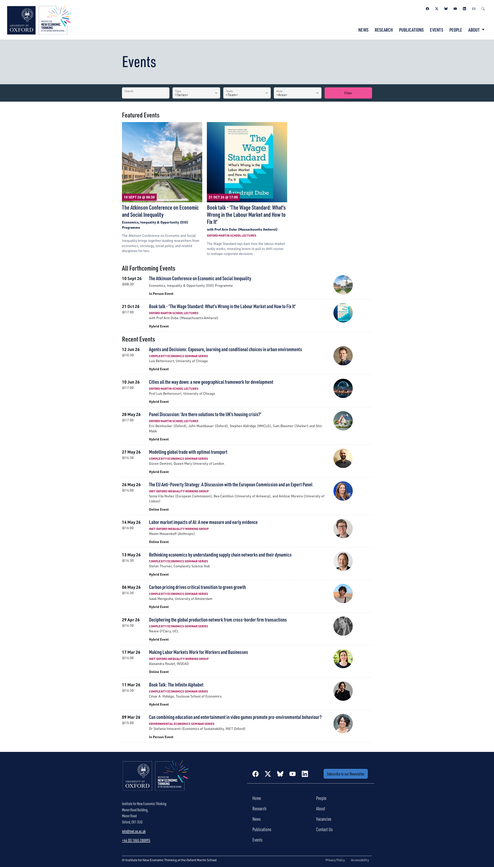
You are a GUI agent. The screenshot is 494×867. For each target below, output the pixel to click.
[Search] (483, 8)
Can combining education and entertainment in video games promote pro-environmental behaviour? (235, 717)
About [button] (474, 30)
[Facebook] (427, 8)
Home (256, 798)
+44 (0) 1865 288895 (136, 840)
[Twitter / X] (436, 8)
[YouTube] (455, 8)
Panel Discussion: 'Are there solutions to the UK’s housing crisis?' (205, 414)
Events (436, 30)
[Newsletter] (473, 8)
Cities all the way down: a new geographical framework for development (211, 382)
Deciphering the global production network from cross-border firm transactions (218, 619)
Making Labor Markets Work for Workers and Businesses (198, 652)
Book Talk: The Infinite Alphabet (176, 684)
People (455, 30)
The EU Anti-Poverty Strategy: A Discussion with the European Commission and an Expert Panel (230, 484)
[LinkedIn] (464, 8)
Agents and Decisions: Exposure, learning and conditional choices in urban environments (225, 349)
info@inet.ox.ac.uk (134, 831)
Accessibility (360, 860)
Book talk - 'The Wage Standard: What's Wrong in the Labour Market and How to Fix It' (222, 306)
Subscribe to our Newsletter (346, 773)
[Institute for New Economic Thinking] (39, 19)
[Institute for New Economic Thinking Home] (155, 779)
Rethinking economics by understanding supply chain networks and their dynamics (220, 554)
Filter (348, 93)
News (363, 30)
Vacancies (323, 819)
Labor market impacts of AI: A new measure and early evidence (203, 522)
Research (384, 30)
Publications (411, 30)
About (320, 808)
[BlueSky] (446, 8)
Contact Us (324, 829)
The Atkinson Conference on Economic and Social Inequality (200, 278)
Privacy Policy (335, 860)
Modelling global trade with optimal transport (188, 452)
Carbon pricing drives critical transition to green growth (197, 587)
